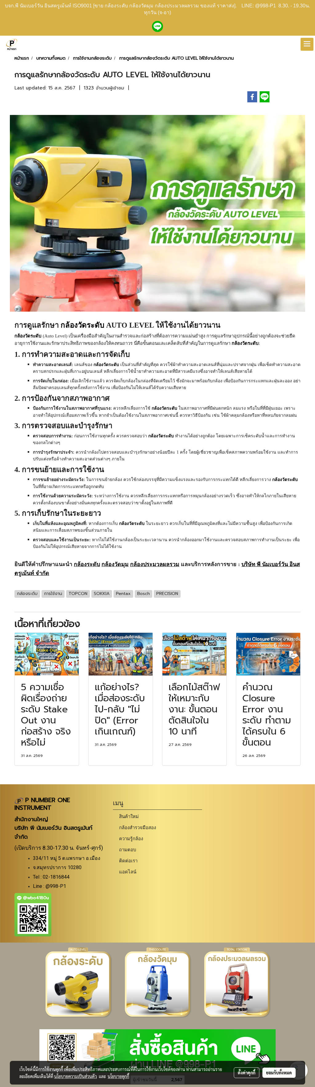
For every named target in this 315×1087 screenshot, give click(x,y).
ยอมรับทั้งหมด (279, 1072)
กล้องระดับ (87, 564)
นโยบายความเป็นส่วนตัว (75, 1076)
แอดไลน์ (127, 872)
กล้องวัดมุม (115, 564)
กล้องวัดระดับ (82, 325)
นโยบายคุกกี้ (118, 1076)
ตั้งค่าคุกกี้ (246, 1072)
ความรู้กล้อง (131, 838)
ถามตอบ (127, 850)
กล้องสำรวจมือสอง (137, 827)
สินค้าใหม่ (129, 816)
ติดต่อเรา (128, 861)
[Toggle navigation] (307, 44)
